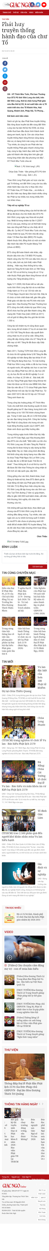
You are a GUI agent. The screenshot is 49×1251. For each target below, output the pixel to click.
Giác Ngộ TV (26, 1171)
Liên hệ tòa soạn (23, 1174)
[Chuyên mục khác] (44, 24)
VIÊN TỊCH (34, 1192)
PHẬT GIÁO (41, 1188)
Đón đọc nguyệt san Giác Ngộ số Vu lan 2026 (29, 1129)
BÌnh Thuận (41, 1207)
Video (31, 12)
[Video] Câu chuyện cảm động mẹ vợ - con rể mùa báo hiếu (24, 967)
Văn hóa (23, 12)
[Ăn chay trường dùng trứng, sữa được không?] (21, 1113)
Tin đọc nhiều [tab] (13, 907)
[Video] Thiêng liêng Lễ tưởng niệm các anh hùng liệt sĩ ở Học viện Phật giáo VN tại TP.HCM (29, 1021)
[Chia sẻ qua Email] (5, 82)
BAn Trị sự (42, 1184)
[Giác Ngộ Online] (15, 1180)
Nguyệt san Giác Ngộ (11, 24)
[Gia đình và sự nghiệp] (18, 873)
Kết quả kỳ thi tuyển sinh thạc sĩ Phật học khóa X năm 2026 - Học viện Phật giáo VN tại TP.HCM (9, 1140)
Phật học (6, 18)
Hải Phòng (42, 1203)
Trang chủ (7, 12)
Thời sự (16, 12)
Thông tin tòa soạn (8, 1174)
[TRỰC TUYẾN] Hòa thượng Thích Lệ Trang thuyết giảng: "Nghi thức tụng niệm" (30, 1034)
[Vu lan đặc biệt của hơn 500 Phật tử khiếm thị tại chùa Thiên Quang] (18, 676)
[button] (40, 1134)
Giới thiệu (42, 1210)
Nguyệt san (16, 1171)
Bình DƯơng (41, 1214)
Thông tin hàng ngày (21, 1104)
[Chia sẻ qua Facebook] (5, 63)
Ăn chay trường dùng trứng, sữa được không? (19, 1129)
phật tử (43, 1192)
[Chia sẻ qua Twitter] (5, 69)
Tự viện (30, 18)
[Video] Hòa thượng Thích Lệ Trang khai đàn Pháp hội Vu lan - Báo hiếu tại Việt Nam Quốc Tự (30, 980)
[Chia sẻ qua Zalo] (5, 76)
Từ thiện (32, 24)
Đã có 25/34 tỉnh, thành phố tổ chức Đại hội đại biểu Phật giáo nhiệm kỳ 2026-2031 (30, 917)
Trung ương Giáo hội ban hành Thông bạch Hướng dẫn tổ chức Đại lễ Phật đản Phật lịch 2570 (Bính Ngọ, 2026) (40, 639)
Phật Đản (42, 1199)
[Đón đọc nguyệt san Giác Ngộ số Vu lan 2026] (31, 1113)
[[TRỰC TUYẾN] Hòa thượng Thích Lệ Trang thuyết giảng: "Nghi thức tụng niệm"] (9, 1035)
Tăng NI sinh (41, 1196)
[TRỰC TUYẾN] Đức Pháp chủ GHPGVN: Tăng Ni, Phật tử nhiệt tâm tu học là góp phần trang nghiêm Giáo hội (31, 1008)
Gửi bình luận (38, 567)
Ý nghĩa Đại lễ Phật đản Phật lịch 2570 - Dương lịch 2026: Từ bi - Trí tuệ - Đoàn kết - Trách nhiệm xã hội (24, 599)
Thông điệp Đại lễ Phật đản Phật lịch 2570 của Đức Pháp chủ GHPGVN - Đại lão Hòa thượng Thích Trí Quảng (23, 1088)
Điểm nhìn (39, 12)
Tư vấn (14, 18)
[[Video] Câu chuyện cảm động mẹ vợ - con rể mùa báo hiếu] (24, 949)
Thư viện (11, 1049)
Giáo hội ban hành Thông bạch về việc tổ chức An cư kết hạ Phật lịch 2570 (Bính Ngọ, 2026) (24, 638)
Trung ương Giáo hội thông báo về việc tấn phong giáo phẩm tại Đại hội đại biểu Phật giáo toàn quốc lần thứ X (8, 641)
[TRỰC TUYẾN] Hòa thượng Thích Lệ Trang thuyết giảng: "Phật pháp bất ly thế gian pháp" (30, 994)
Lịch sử (24, 24)
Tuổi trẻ (22, 18)
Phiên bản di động (38, 1174)
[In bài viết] (5, 88)
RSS (3, 1176)
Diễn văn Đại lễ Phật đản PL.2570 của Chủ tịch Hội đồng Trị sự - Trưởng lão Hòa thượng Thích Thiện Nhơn (8, 599)
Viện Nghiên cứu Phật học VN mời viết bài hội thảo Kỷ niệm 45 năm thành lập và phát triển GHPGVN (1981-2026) (40, 601)
